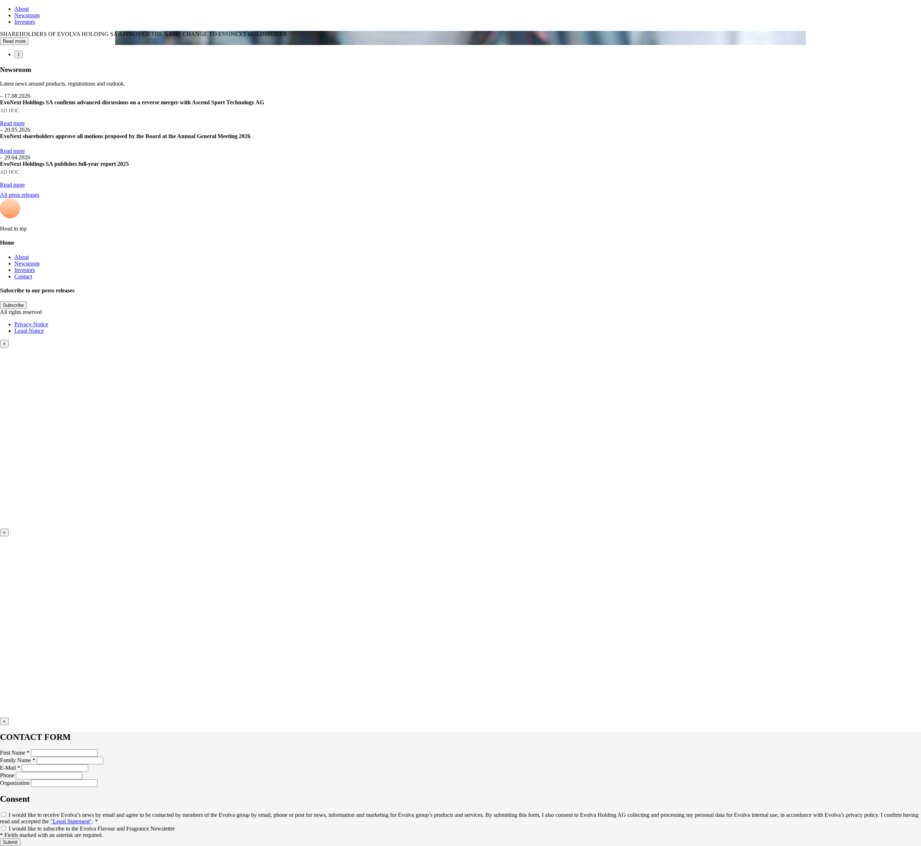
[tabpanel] (460, 38)
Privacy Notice (31, 324)
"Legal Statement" (71, 821)
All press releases (19, 195)
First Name (15, 753)
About (21, 9)
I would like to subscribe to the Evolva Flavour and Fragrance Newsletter (92, 828)
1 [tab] (18, 54)
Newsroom (27, 15)
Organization (15, 783)
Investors (24, 22)
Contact (23, 276)
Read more (14, 41)
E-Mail (10, 768)
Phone (7, 775)
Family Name (17, 760)
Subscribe (13, 305)
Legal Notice (29, 331)
